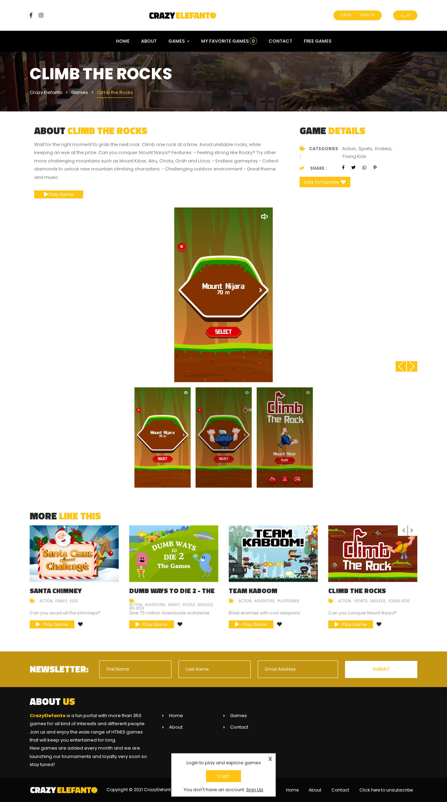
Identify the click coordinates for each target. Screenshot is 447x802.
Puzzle (189, 605)
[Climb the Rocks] (372, 553)
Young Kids (399, 601)
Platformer (288, 601)
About (149, 41)
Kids (74, 601)
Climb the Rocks (357, 590)
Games (176, 41)
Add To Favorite (321, 182)
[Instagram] (41, 15)
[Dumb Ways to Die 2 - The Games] (173, 553)
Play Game (61, 194)
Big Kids (136, 608)
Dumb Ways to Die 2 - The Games (172, 594)
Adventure (155, 605)
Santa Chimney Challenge (56, 594)
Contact (280, 41)
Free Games (317, 41)
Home (123, 41)
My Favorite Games (228, 41)
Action (45, 601)
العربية (405, 15)
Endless (205, 605)
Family (61, 601)
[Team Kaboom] (273, 553)
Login (345, 15)
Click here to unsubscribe (386, 790)
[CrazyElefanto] (183, 15)
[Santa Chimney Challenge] (74, 553)
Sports (360, 601)
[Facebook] (34, 15)
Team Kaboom (253, 590)
